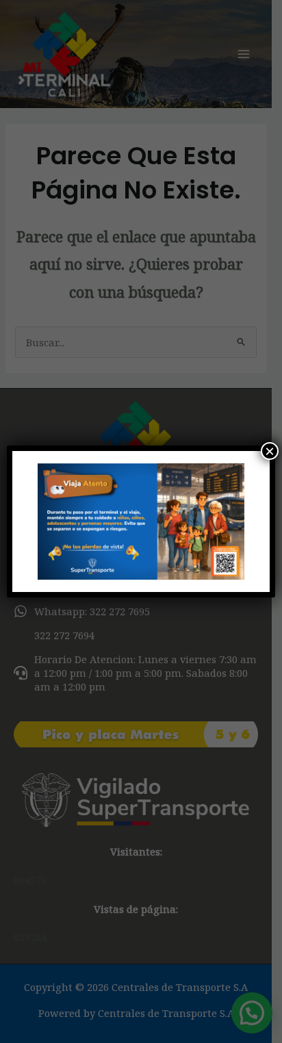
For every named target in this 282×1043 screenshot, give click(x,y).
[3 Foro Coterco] (141, 521)
